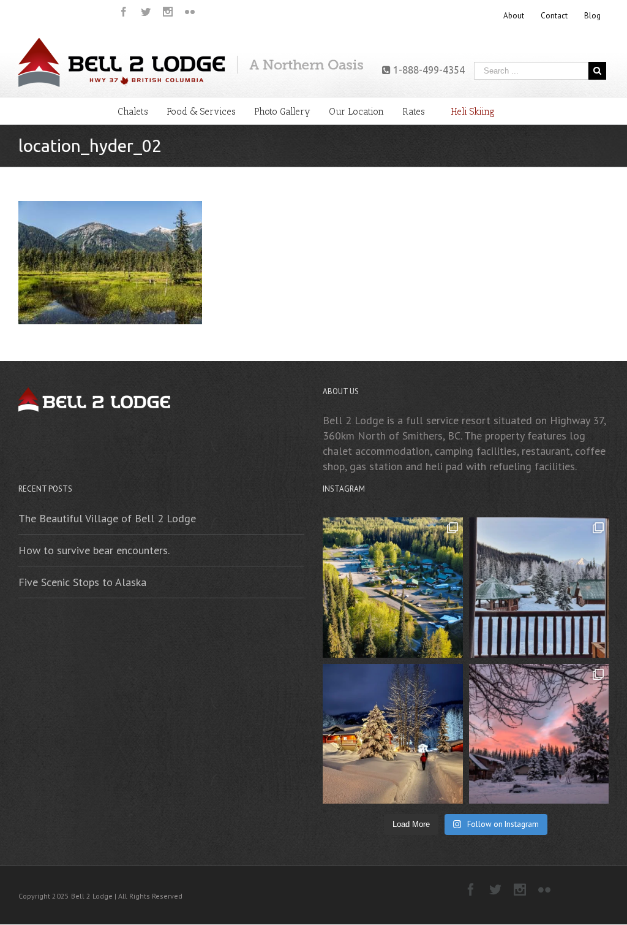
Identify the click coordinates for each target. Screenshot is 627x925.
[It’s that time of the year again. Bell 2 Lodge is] (539, 734)
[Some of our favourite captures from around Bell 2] (539, 587)
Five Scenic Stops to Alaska (82, 582)
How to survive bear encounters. (94, 550)
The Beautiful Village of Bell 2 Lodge (107, 518)
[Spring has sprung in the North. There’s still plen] (393, 587)
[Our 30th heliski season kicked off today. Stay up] (393, 734)
